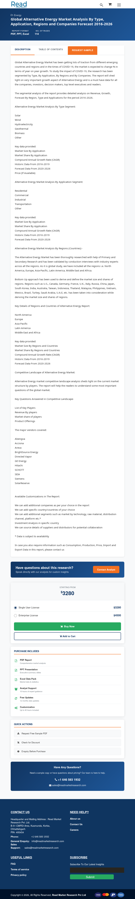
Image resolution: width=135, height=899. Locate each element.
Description (22, 49)
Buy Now (69, 626)
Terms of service (20, 869)
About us (75, 818)
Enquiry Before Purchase (33, 751)
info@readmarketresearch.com (48, 841)
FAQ (13, 864)
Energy (17, 15)
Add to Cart (68, 636)
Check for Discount (31, 742)
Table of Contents (51, 49)
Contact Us (76, 824)
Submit (91, 877)
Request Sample (82, 50)
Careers (74, 830)
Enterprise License (28, 615)
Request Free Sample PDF (34, 733)
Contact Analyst (106, 569)
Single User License (29, 607)
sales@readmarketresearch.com (68, 785)
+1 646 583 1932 (40, 836)
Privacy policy (19, 875)
